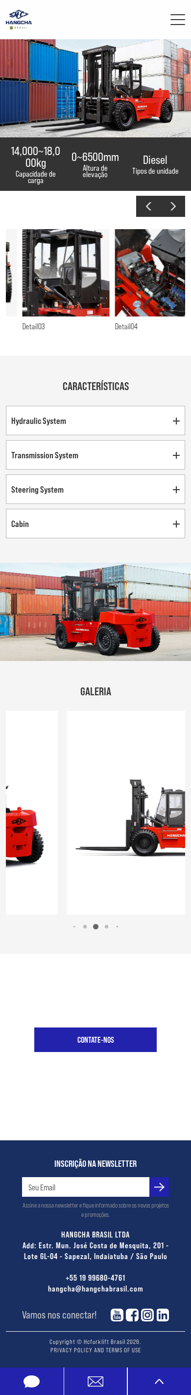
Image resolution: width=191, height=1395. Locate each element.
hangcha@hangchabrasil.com (95, 1288)
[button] (148, 206)
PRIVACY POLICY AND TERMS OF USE (95, 1350)
